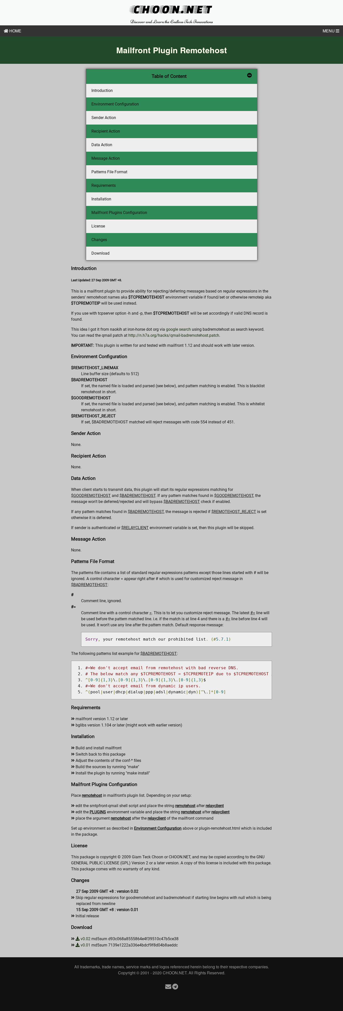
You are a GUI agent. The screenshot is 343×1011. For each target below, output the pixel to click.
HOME (14, 31)
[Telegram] (175, 986)
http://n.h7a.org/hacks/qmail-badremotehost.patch (173, 335)
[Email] (168, 986)
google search (178, 329)
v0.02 (85, 938)
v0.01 (85, 945)
